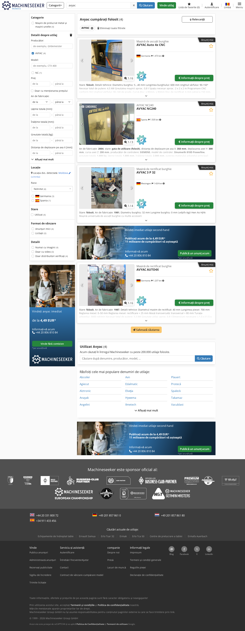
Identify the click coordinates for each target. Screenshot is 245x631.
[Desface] (146, 95)
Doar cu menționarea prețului (51, 90)
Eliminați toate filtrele (112, 28)
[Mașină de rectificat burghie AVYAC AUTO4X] (106, 285)
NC (38, 72)
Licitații (40, 233)
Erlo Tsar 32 (107, 536)
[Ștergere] (134, 5)
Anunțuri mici (44, 228)
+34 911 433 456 (46, 521)
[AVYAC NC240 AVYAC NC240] (106, 124)
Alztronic (85, 391)
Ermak (123, 536)
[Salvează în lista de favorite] (211, 46)
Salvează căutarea (148, 330)
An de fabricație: (40, 96)
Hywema (130, 398)
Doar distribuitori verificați (51, 256)
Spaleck (176, 391)
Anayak (84, 398)
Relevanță (198, 19)
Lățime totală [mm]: (42, 109)
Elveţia (129, 391)
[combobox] (52, 189)
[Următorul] (131, 60)
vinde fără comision (52, 343)
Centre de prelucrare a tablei (166, 536)
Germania (46, 196)
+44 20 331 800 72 (47, 515)
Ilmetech (130, 404)
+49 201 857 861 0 (110, 515)
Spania (45, 200)
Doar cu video (44, 251)
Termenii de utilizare (117, 624)
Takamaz (176, 398)
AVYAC (40, 53)
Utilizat (40, 214)
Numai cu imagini (46, 247)
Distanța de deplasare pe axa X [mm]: (52, 147)
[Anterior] (82, 60)
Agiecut (84, 384)
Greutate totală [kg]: (42, 134)
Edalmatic (131, 384)
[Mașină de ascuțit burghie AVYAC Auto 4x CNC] (106, 60)
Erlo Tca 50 (138, 536)
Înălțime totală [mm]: (42, 121)
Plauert (175, 377)
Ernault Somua (87, 536)
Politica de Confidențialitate (90, 624)
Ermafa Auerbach (197, 536)
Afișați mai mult (147, 410)
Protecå (176, 384)
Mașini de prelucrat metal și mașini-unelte (51, 24)
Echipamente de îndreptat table (56, 536)
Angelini (85, 404)
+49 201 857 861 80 (173, 515)
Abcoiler (85, 377)
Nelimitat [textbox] (40, 189)
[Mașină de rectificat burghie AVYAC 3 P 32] (106, 188)
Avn (127, 377)
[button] (239, 5)
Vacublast (177, 404)
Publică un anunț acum (194, 253)
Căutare (147, 5)
